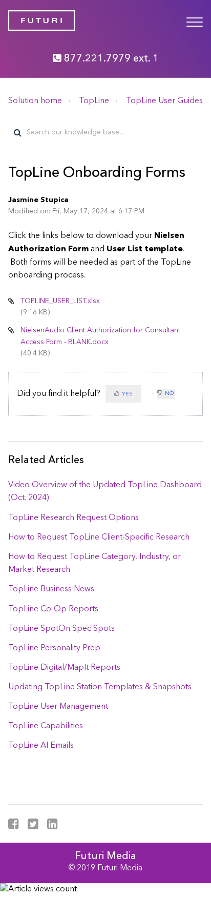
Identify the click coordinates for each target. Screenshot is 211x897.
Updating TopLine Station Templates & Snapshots (100, 687)
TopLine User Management (58, 707)
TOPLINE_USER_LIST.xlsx (60, 301)
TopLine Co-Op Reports (53, 609)
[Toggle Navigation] (194, 20)
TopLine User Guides (164, 101)
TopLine (94, 101)
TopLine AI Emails (41, 746)
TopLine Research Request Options (73, 518)
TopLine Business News (51, 589)
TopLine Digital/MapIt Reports (64, 668)
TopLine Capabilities (45, 726)
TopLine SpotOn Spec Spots (61, 629)
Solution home (35, 101)
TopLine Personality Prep (54, 648)
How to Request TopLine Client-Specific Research (98, 537)
